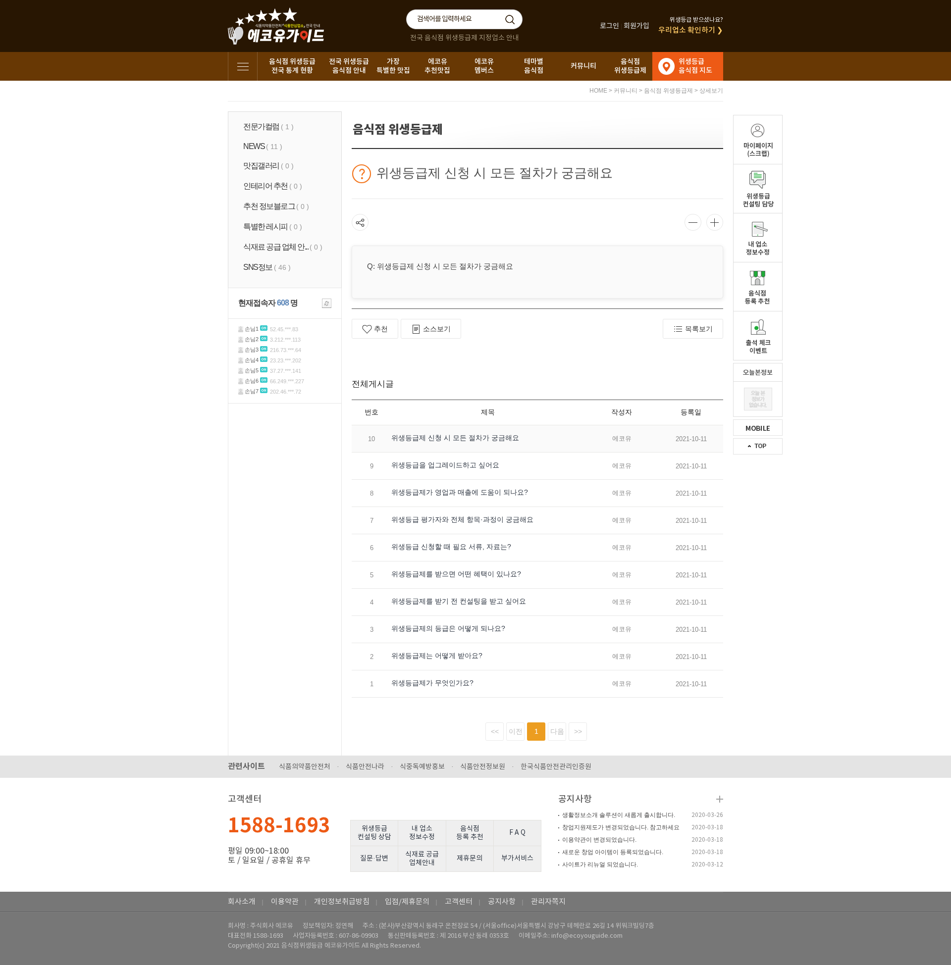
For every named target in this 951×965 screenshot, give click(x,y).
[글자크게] (714, 222)
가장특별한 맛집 (393, 66)
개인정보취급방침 (342, 902)
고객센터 (459, 902)
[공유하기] (360, 222)
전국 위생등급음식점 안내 (349, 66)
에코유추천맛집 (437, 66)
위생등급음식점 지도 (695, 66)
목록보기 (699, 329)
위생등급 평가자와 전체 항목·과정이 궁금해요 (462, 519)
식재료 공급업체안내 (422, 859)
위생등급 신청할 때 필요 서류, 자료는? (451, 547)
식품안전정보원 (482, 767)
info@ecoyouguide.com (587, 936)
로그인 (609, 26)
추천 (381, 329)
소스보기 (437, 329)
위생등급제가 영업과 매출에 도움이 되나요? (459, 492)
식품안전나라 (365, 767)
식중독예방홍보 (422, 767)
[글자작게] (693, 222)
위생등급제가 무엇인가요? (432, 683)
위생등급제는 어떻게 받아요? (436, 656)
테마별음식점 (533, 66)
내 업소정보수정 (422, 833)
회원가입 (636, 26)
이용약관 (285, 902)
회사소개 (242, 902)
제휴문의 (469, 859)
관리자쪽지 (548, 902)
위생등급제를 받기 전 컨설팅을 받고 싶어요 (458, 601)
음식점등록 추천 (469, 833)
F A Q (517, 833)
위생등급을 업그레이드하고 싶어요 (445, 465)
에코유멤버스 (484, 66)
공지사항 (575, 799)
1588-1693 (279, 826)
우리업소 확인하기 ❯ (690, 30)
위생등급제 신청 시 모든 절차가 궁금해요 (455, 438)
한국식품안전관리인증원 (556, 767)
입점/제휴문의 (407, 902)
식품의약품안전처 (304, 767)
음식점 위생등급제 (668, 90)
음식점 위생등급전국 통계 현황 (292, 66)
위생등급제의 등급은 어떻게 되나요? (448, 628)
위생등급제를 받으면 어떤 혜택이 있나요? (456, 574)
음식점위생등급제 (630, 66)
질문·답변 (374, 859)
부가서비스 (517, 859)
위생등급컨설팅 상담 (374, 833)
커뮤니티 (583, 66)
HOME (598, 90)
